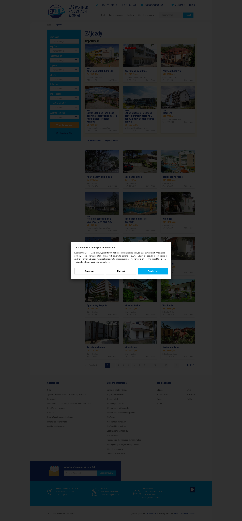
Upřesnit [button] (121, 271)
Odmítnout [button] (89, 271)
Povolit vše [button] (153, 271)
